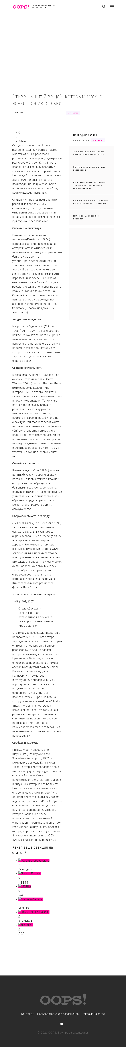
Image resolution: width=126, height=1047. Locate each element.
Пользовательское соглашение (58, 1013)
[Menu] (112, 6)
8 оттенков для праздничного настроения (89, 168)
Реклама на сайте (93, 1013)
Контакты (27, 1013)
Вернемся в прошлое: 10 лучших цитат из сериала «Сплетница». (90, 202)
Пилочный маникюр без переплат (86, 217)
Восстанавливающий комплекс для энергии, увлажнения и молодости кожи (90, 185)
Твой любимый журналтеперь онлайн (43, 7)
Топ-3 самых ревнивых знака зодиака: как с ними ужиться (88, 153)
